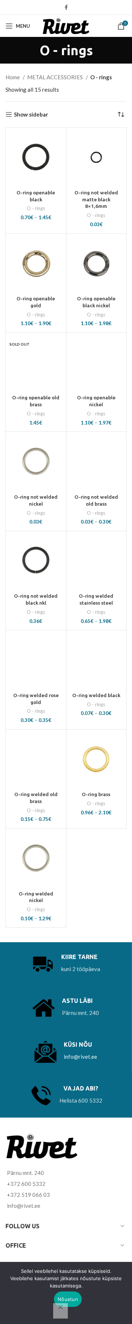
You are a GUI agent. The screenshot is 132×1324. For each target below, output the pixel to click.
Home (13, 77)
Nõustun (68, 1299)
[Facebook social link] (66, 7)
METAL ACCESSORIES (55, 77)
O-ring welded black (96, 695)
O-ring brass (96, 794)
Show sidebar (31, 114)
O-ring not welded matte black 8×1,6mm (96, 199)
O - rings (36, 208)
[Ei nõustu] (60, 1311)
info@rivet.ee (80, 1056)
